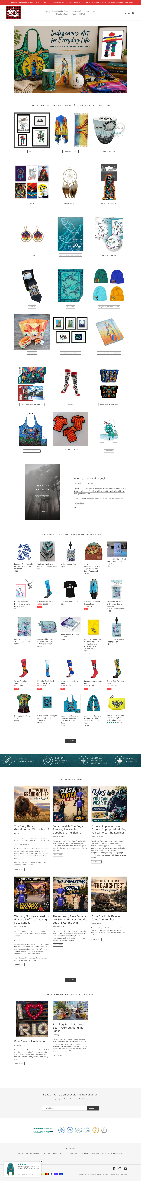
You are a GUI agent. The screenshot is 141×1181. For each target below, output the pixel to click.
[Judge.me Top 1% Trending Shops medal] (95, 1130)
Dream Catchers (70, 203)
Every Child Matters (109, 203)
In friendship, (79, 503)
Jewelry (32, 255)
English (18, 1168)
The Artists (46, 1153)
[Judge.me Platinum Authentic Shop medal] (78, 1130)
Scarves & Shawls (70, 151)
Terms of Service (58, 1153)
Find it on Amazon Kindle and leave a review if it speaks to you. (99, 498)
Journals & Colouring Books (109, 353)
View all (70, 741)
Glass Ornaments (109, 255)
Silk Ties (32, 307)
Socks (70, 405)
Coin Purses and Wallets (109, 405)
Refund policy (72, 1153)
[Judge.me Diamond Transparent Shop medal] (61, 1130)
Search (20, 1153)
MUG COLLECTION (109, 151)
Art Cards (109, 451)
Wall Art (32, 151)
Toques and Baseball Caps (109, 307)
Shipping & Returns (32, 1153)
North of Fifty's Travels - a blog (112, 1153)
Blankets (70, 307)
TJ (75, 507)
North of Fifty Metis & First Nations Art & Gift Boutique (99, 1174)
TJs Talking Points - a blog (89, 1153)
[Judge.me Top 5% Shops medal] (104, 1130)
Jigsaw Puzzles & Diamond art (32, 405)
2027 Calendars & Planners (70, 255)
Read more (19, 869)
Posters (32, 203)
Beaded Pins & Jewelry (70, 450)
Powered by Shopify (121, 1174)
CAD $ (29, 1168)
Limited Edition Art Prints (70, 353)
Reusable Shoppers (31, 451)
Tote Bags (32, 353)
